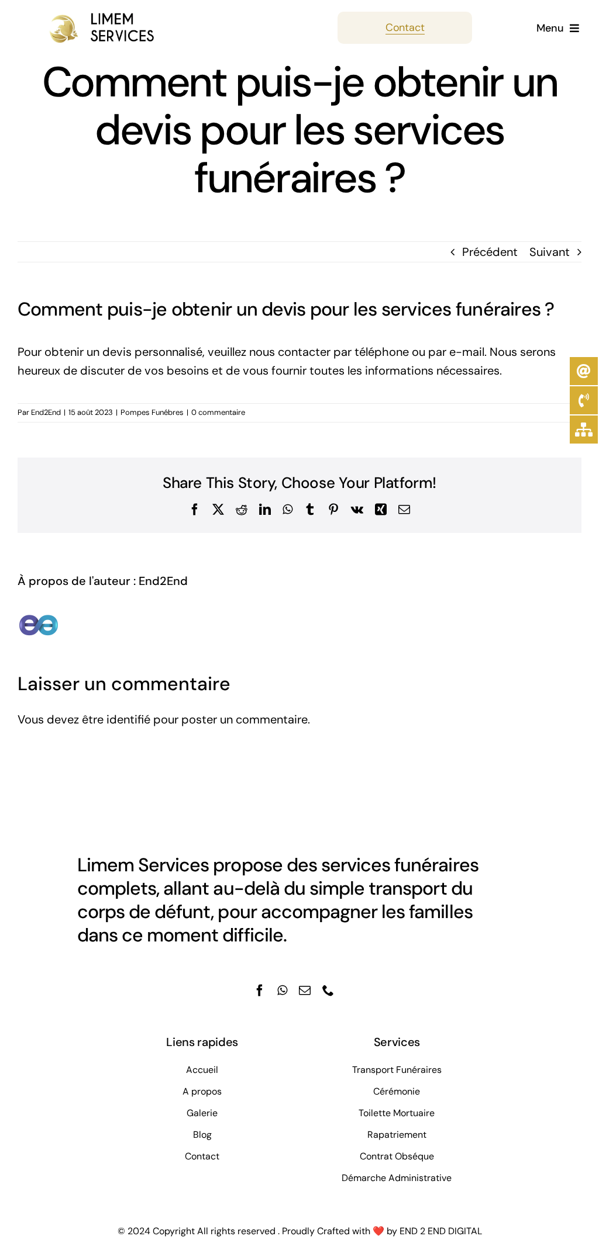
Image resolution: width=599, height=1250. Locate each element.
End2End (46, 412)
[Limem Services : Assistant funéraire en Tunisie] (86, 17)
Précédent (490, 251)
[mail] (305, 990)
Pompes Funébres (152, 412)
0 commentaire (218, 412)
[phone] (328, 990)
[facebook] (260, 990)
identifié (128, 719)
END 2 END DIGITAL (441, 1231)
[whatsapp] (282, 990)
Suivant (549, 251)
